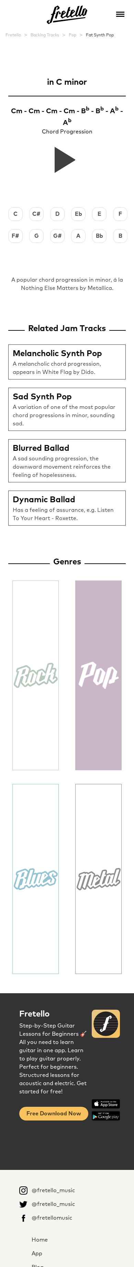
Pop (72, 35)
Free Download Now (53, 1113)
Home (40, 1240)
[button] (120, 13)
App (37, 1253)
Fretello (13, 35)
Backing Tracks (45, 35)
